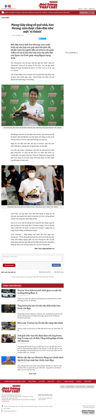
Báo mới (90, 386)
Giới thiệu (70, 386)
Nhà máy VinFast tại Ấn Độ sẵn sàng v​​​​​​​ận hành (40, 323)
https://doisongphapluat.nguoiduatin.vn (11, 395)
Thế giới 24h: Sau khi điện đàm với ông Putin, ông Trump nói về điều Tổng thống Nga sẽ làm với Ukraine (40, 338)
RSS (62, 386)
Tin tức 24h (80, 386)
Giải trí (41, 12)
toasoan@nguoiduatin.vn (10, 411)
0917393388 (7, 408)
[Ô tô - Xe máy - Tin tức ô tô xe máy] (72, 52)
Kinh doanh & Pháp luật (14, 12)
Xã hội (35, 12)
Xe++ (46, 12)
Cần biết (66, 12)
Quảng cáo (92, 8)
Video (60, 12)
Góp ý (85, 8)
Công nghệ (53, 12)
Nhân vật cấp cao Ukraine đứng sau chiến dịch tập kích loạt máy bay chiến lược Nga (40, 358)
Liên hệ (80, 8)
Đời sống (29, 12)
